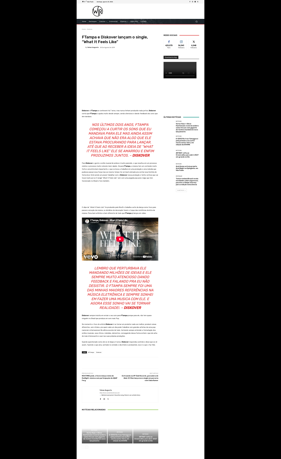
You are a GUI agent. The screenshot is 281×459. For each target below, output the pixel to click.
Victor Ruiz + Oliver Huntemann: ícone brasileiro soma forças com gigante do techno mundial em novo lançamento (94, 437)
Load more (180, 190)
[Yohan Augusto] (83, 47)
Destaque (179, 176)
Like (169, 40)
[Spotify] (195, 1)
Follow (181, 40)
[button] (196, 21)
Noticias (89, 29)
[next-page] (86, 447)
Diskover (99, 352)
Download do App (171, 57)
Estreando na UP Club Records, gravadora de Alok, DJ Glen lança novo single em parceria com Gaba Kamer (140, 378)
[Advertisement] (159, 11)
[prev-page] (83, 447)
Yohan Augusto (93, 47)
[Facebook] (190, 1)
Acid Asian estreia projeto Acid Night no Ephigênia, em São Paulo (187, 168)
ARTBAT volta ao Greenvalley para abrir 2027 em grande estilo (145, 439)
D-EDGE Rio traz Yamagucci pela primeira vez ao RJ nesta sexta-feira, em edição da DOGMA (120, 438)
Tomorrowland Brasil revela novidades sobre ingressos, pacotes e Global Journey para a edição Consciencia (187, 182)
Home (84, 29)
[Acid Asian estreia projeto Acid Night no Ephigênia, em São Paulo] (169, 167)
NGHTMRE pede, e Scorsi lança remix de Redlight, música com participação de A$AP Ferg (99, 378)
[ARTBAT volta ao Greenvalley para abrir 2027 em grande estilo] (145, 428)
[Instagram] (192, 1)
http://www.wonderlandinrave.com (110, 392)
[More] (152, 55)
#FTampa (91, 352)
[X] (197, 1)
